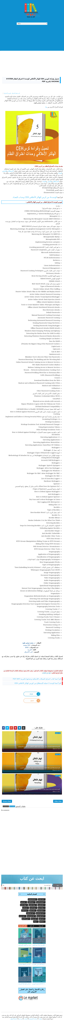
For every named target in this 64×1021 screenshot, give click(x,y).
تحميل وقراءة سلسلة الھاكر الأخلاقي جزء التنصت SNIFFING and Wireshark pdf (40, 768)
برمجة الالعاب (31, 902)
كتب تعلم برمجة (40, 916)
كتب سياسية (21, 916)
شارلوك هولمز (40, 910)
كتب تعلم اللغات (29, 913)
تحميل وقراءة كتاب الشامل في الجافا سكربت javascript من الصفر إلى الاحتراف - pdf (25, 964)
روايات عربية (41, 907)
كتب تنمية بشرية (30, 916)
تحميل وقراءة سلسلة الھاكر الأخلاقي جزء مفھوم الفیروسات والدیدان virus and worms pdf (37, 789)
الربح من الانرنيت (40, 902)
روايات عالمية (23, 905)
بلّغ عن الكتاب (46, 673)
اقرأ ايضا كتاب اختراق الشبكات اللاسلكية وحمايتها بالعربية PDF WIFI (37, 679)
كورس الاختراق (7, 93)
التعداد (60, 173)
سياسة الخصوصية (33, 1019)
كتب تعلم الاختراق (16, 93)
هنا (46, 107)
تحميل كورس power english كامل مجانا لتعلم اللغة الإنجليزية (39, 984)
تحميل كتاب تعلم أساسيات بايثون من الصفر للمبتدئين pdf (25, 945)
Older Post (58, 801)
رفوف (40, 1019)
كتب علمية (41, 919)
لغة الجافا (42, 921)
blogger (12, 806)
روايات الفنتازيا (32, 905)
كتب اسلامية (24, 910)
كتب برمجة (41, 925)
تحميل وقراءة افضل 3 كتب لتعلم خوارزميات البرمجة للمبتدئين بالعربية (39, 964)
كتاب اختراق (32, 910)
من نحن (20, 1019)
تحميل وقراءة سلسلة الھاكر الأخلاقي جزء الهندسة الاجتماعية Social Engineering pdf (39, 746)
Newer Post (7, 801)
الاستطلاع (11, 171)
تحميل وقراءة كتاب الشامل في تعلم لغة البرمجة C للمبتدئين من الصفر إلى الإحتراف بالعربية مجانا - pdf (25, 984)
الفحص (4, 171)
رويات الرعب (32, 907)
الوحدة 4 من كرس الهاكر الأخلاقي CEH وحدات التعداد (35, 197)
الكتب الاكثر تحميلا (22, 925)
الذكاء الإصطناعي (31, 899)
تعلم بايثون (23, 902)
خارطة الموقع (14, 1019)
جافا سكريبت (41, 905)
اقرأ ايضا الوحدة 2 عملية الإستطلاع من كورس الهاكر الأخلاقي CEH (37, 683)
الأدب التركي (41, 899)
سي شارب (25, 907)
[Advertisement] (32, 37)
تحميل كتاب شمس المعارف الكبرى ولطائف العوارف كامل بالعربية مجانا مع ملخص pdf (39, 945)
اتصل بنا (25, 1019)
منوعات (35, 921)
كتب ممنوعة (33, 919)
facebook (5, 806)
